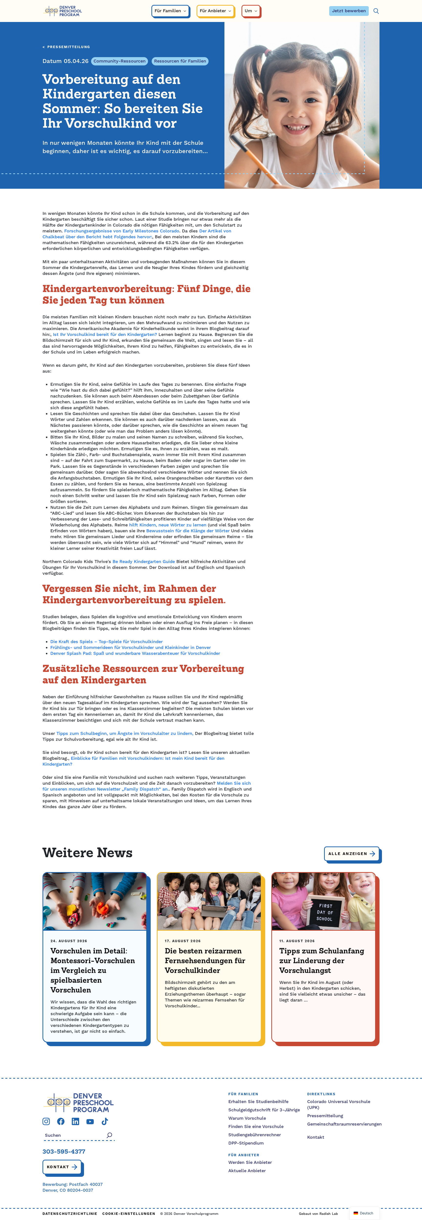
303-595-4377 (63, 1152)
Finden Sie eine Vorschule (256, 1126)
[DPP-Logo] (78, 1102)
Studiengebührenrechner (254, 1135)
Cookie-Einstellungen (128, 1214)
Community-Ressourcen (120, 61)
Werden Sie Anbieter (250, 1162)
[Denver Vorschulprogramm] (62, 11)
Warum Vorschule (247, 1118)
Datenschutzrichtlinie (69, 1214)
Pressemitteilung (68, 47)
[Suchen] (376, 11)
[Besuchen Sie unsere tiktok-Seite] (104, 1121)
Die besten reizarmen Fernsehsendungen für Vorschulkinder (205, 961)
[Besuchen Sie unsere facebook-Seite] (60, 1121)
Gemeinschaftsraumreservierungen (344, 1124)
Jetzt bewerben (349, 11)
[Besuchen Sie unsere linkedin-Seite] (75, 1121)
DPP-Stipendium (246, 1143)
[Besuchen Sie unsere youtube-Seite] (90, 1121)
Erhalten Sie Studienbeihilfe (258, 1102)
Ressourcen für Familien (180, 61)
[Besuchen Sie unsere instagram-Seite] (46, 1121)
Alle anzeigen (347, 853)
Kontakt (58, 1167)
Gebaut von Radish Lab (318, 1214)
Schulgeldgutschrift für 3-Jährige (264, 1110)
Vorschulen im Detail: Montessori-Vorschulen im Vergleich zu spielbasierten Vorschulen (93, 971)
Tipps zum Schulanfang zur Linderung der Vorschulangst (321, 961)
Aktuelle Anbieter (247, 1171)
